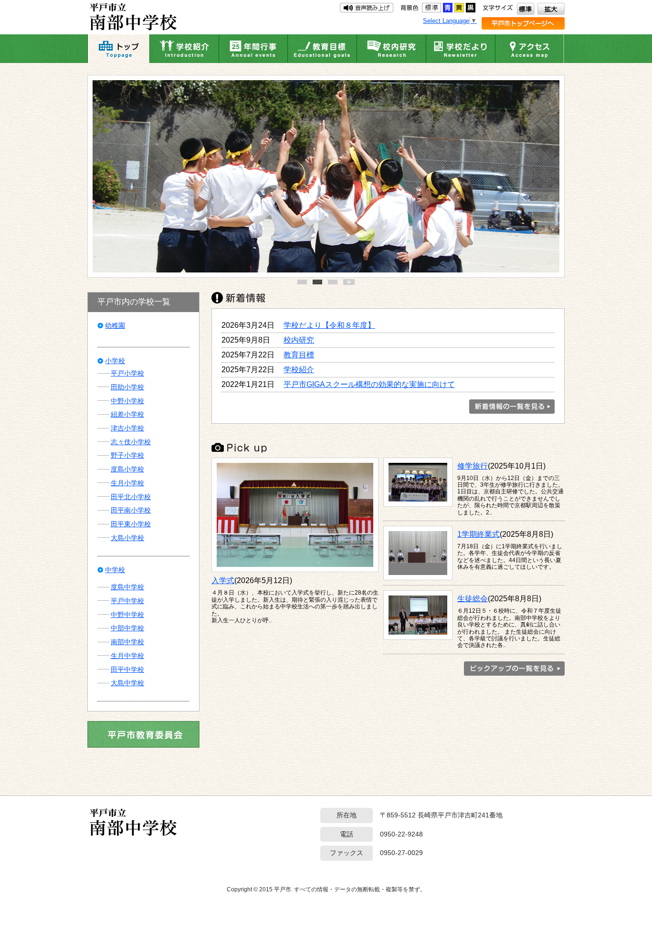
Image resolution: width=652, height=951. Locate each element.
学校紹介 (299, 369)
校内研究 (299, 339)
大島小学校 (127, 538)
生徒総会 (472, 598)
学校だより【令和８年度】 (329, 325)
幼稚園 (115, 325)
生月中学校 (127, 655)
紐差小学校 (127, 414)
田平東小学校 (131, 524)
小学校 (115, 361)
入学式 (222, 580)
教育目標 (299, 354)
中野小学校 (127, 401)
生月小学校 (127, 483)
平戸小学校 (127, 373)
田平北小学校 (131, 497)
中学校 (115, 570)
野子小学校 (127, 455)
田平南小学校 (131, 510)
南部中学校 (127, 642)
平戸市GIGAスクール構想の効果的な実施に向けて (369, 384)
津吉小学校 (127, 428)
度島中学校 (127, 587)
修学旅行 (472, 465)
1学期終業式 (478, 534)
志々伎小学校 (131, 442)
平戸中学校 (127, 601)
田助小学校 (127, 387)
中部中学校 (127, 628)
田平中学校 (127, 669)
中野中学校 (127, 614)
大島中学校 (127, 683)
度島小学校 (127, 469)
